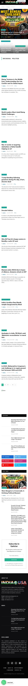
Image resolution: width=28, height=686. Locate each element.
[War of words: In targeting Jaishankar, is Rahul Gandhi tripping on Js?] (14, 135)
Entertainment (6, 299)
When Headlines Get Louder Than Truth (20, 50)
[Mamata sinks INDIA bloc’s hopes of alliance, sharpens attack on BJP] (14, 261)
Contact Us (18, 670)
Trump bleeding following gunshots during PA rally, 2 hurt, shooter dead (13, 180)
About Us (10, 667)
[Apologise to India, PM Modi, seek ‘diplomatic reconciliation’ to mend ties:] (14, 324)
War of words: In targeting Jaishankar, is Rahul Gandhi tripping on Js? (11, 147)
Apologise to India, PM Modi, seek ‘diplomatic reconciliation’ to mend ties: (13, 335)
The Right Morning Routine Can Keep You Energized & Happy (18, 430)
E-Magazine (10, 670)
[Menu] (2, 2)
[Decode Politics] (14, 201)
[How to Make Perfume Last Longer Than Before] (6, 440)
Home (4, 667)
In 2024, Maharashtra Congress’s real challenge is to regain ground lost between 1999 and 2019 (13, 368)
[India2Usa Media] (15, 2)
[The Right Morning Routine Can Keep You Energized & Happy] (6, 431)
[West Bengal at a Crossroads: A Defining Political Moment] (14, 24)
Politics (4, 76)
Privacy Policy (15, 565)
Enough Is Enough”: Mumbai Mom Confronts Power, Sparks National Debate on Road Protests (7, 48)
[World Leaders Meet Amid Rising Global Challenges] (14, 103)
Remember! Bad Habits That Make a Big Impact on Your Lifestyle (18, 421)
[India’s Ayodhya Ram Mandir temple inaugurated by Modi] (14, 293)
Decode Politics (7, 210)
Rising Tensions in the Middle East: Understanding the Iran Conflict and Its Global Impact (12, 81)
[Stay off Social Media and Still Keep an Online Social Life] (6, 448)
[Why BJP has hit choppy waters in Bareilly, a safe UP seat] (14, 230)
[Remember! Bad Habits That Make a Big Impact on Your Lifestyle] (6, 422)
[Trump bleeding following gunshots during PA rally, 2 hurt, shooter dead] (14, 168)
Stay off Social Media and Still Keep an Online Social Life (18, 447)
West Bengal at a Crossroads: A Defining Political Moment (12, 33)
